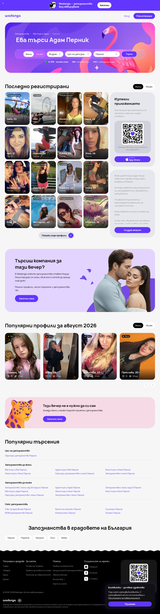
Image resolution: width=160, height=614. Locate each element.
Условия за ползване (34, 566)
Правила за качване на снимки (38, 570)
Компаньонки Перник (65, 513)
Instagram (93, 567)
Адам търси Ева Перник (66, 469)
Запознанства (22, 33)
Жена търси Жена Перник (18, 473)
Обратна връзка (60, 575)
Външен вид (58, 579)
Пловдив (6, 570)
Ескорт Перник (113, 513)
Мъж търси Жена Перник (118, 469)
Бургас (6, 579)
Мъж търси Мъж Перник (118, 491)
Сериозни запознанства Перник (21, 455)
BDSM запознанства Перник (18, 513)
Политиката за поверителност (124, 598)
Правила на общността (63, 566)
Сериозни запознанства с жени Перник (24, 495)
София (5, 566)
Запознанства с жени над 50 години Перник (26, 487)
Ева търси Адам (41, 33)
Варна (5, 575)
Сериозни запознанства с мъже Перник (74, 473)
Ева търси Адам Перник (16, 491)
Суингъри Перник (114, 509)
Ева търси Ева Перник (16, 469)
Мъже (39, 54)
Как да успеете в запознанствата (68, 570)
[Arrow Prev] (146, 385)
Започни (104, 5)
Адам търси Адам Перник (67, 487)
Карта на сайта (60, 584)
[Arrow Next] (152, 385)
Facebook (93, 573)
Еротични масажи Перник (68, 509)
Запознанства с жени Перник (69, 495)
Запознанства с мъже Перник (120, 473)
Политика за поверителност (38, 575)
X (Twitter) (93, 579)
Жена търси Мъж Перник (67, 491)
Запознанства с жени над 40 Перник (123, 487)
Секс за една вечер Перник (18, 509)
